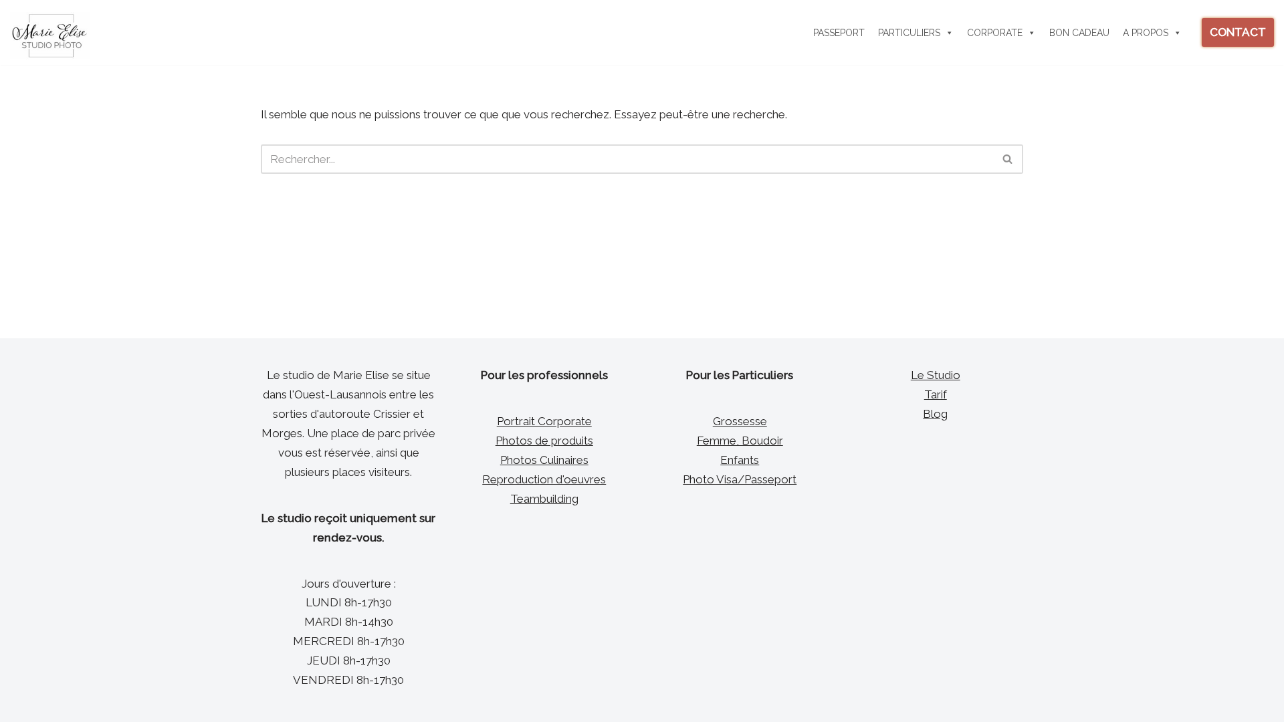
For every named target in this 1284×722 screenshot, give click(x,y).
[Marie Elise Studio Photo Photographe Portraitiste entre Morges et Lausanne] (50, 35)
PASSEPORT (839, 32)
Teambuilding (544, 498)
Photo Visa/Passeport (739, 479)
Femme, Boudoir (740, 440)
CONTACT (1238, 32)
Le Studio (935, 375)
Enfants (739, 460)
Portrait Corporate (544, 421)
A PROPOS (1145, 32)
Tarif (935, 394)
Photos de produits (544, 440)
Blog (935, 413)
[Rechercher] (1008, 159)
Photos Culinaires (544, 460)
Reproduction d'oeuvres (544, 479)
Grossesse (740, 421)
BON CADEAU (1079, 32)
